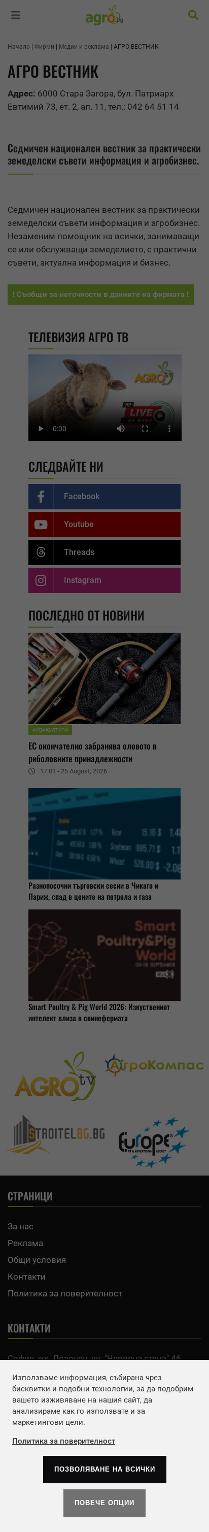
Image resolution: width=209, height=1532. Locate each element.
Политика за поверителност (63, 1441)
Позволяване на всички (104, 1469)
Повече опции (104, 1503)
